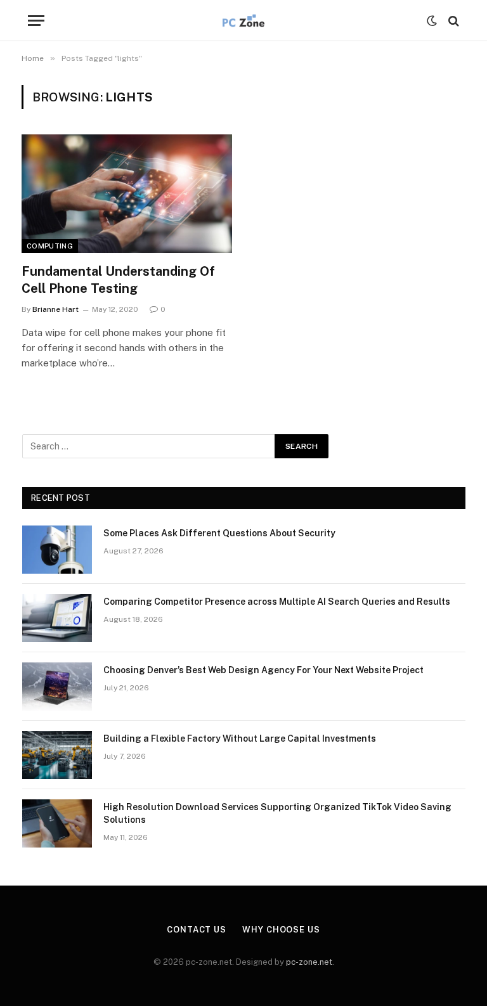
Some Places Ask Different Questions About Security (219, 533)
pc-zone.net (309, 962)
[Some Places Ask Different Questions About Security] (57, 550)
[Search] (452, 20)
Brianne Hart (55, 309)
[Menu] (36, 20)
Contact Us (196, 929)
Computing (50, 246)
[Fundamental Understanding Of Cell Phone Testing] (127, 193)
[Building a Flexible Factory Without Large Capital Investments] (57, 755)
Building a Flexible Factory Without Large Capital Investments (239, 738)
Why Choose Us (281, 929)
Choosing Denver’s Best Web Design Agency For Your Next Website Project (263, 670)
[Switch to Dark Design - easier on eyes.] (432, 21)
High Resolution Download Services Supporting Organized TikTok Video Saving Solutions (277, 813)
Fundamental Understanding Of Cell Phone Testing (118, 280)
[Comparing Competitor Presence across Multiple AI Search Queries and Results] (57, 618)
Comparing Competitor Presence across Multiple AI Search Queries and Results (276, 602)
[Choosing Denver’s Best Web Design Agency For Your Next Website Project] (57, 686)
